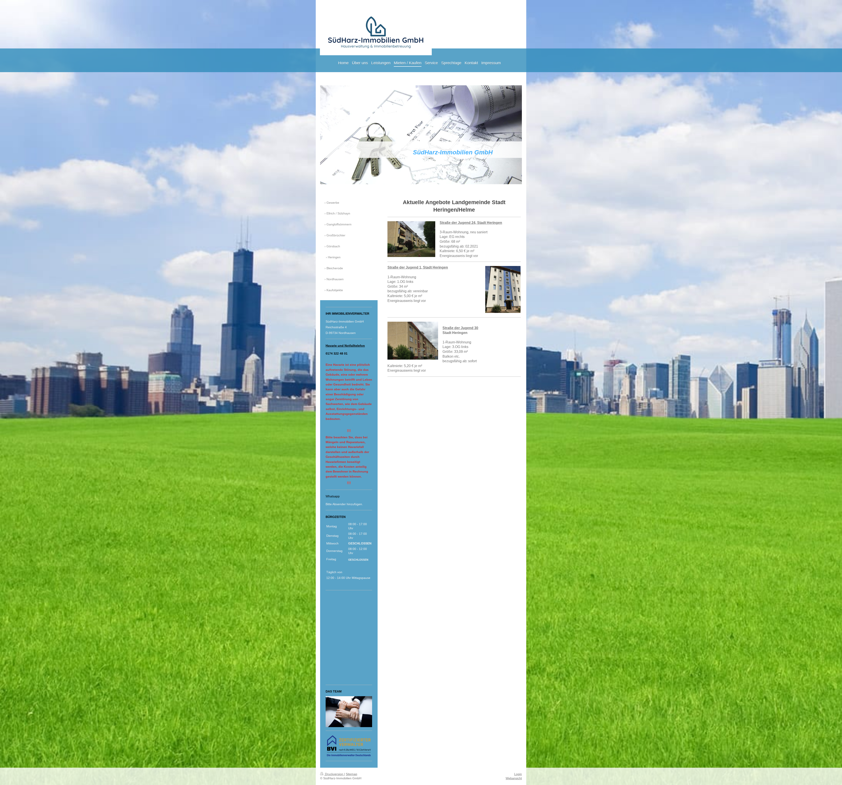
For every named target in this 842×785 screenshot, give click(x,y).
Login (518, 774)
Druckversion (334, 774)
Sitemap (351, 774)
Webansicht (514, 778)
